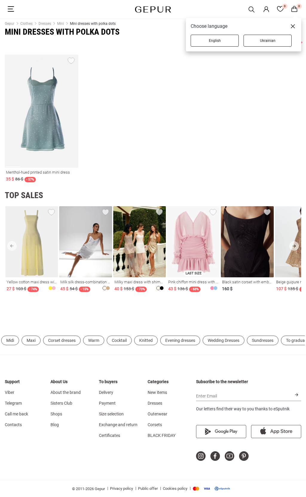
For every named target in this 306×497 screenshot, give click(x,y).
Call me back (16, 414)
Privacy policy (121, 488)
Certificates (109, 435)
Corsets (155, 424)
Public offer (148, 488)
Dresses (155, 403)
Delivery (106, 392)
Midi (10, 340)
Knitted (146, 340)
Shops (56, 414)
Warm (93, 340)
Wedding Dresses (223, 340)
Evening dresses (180, 340)
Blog (55, 424)
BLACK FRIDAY (161, 435)
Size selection (111, 414)
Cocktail (119, 340)
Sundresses (262, 340)
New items (157, 392)
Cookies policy (175, 488)
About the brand (66, 392)
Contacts (13, 424)
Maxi (31, 340)
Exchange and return (118, 424)
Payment (107, 403)
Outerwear (157, 414)
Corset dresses (62, 340)
